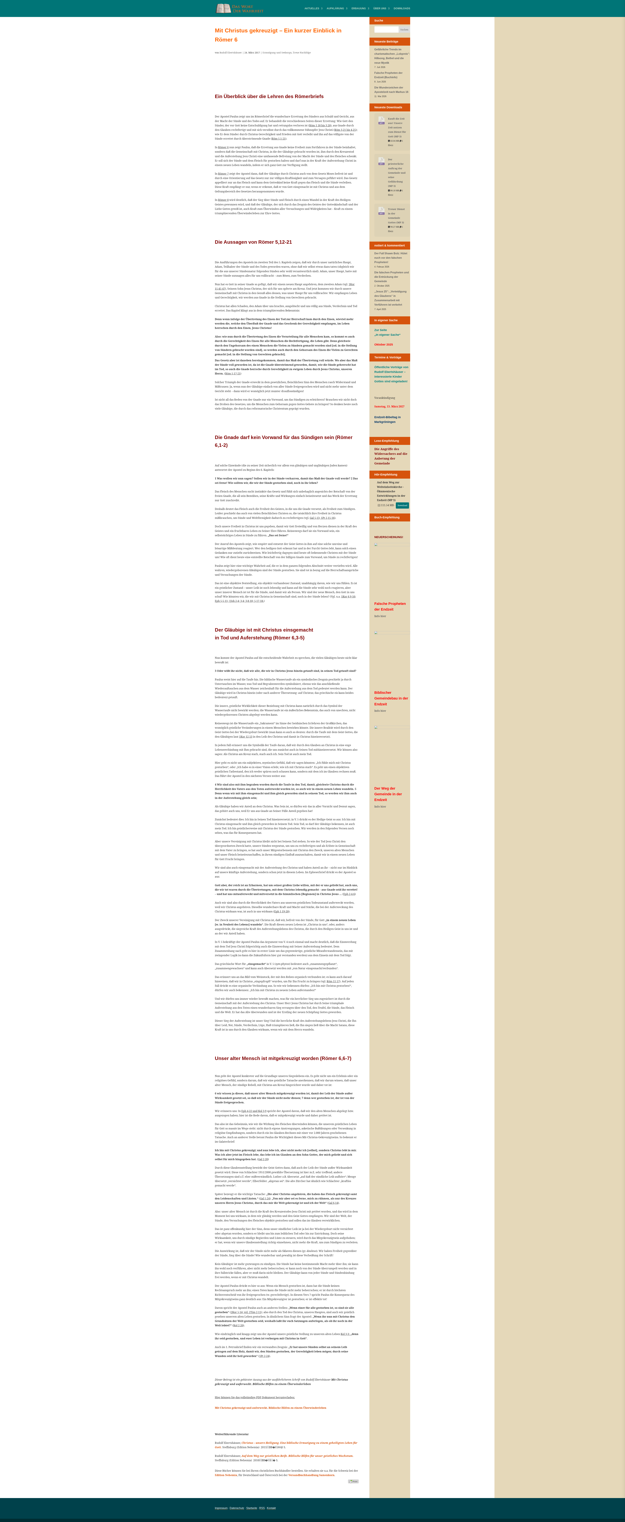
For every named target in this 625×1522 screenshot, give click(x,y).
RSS (262, 1508)
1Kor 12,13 (245, 736)
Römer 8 (223, 200)
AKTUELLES (312, 8)
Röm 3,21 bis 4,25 (345, 130)
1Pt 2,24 (264, 1356)
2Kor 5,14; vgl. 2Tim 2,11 (246, 1312)
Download (402, 505)
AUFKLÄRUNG (335, 8)
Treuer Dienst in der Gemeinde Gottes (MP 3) (396, 215)
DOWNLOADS (402, 8)
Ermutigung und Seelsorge (277, 52)
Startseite (251, 1508)
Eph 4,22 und (249, 1111)
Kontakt (271, 1508)
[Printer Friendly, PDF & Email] (353, 1481)
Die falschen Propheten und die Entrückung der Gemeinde (391, 277)
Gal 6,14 (333, 1203)
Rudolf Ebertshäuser (231, 52)
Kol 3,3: (345, 1334)
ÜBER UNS (379, 8)
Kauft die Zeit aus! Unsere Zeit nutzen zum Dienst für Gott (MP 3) (397, 127)
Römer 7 (223, 173)
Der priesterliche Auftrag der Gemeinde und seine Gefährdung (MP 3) (397, 173)
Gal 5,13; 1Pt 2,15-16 (322, 518)
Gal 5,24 (265, 1198)
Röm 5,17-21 (232, 373)
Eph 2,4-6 (349, 894)
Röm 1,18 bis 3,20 (320, 125)
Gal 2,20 (263, 1159)
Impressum (221, 1508)
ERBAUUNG (359, 8)
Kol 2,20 (238, 1325)
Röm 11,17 (333, 981)
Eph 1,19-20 (281, 911)
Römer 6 (223, 147)
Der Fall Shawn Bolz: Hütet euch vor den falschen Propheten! (390, 258)
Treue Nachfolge (302, 52)
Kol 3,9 (262, 1111)
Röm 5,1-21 (278, 138)
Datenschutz (237, 1508)
